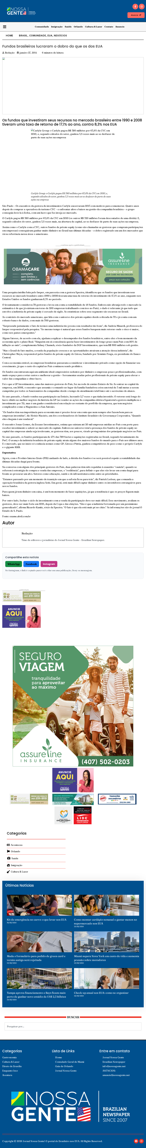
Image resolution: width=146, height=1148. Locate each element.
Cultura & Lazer (93, 26)
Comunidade (42, 26)
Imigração (57, 26)
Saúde (68, 26)
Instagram (49, 564)
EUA (49, 35)
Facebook (31, 564)
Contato (108, 26)
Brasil (23, 35)
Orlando (78, 26)
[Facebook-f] (135, 6)
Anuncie (119, 26)
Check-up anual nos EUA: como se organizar (101, 992)
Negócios (60, 35)
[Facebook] (136, 1141)
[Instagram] (142, 6)
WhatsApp (14, 564)
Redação (27, 533)
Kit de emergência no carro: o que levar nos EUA (36, 919)
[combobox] (73, 1026)
